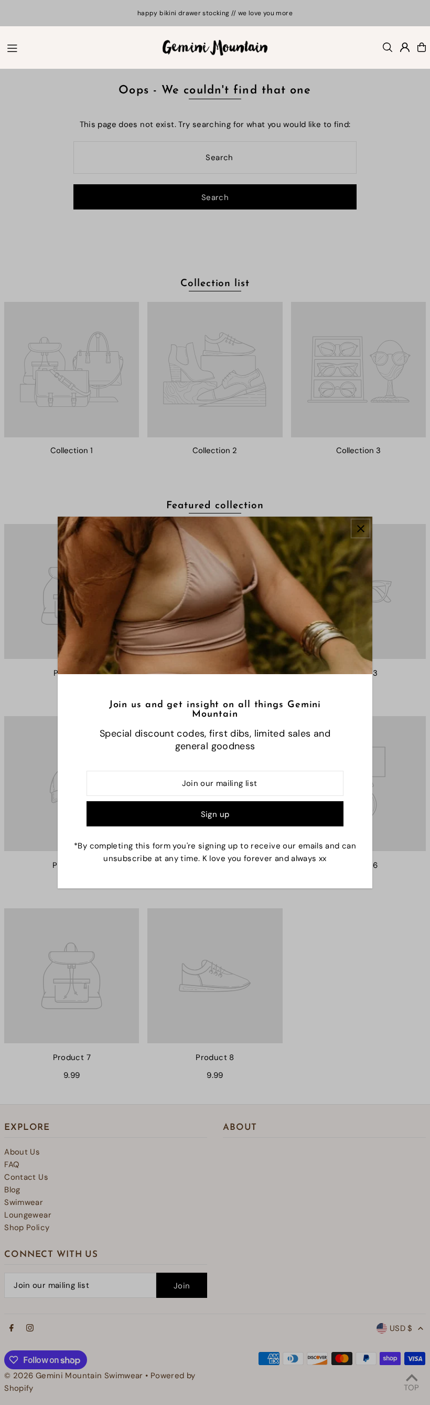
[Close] (360, 528)
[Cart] (421, 47)
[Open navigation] (79, 46)
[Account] (405, 47)
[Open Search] (387, 47)
